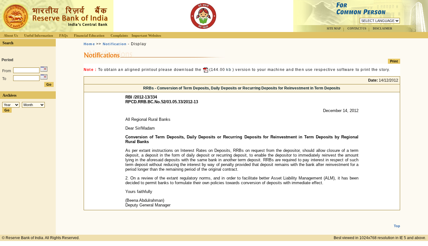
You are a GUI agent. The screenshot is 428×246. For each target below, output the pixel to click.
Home (89, 44)
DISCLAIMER (382, 28)
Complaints (119, 35)
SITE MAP (334, 28)
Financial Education (89, 35)
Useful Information (38, 35)
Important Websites (146, 35)
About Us (11, 35)
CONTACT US (356, 28)
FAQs (63, 35)
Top (397, 226)
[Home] (54, 30)
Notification (115, 44)
